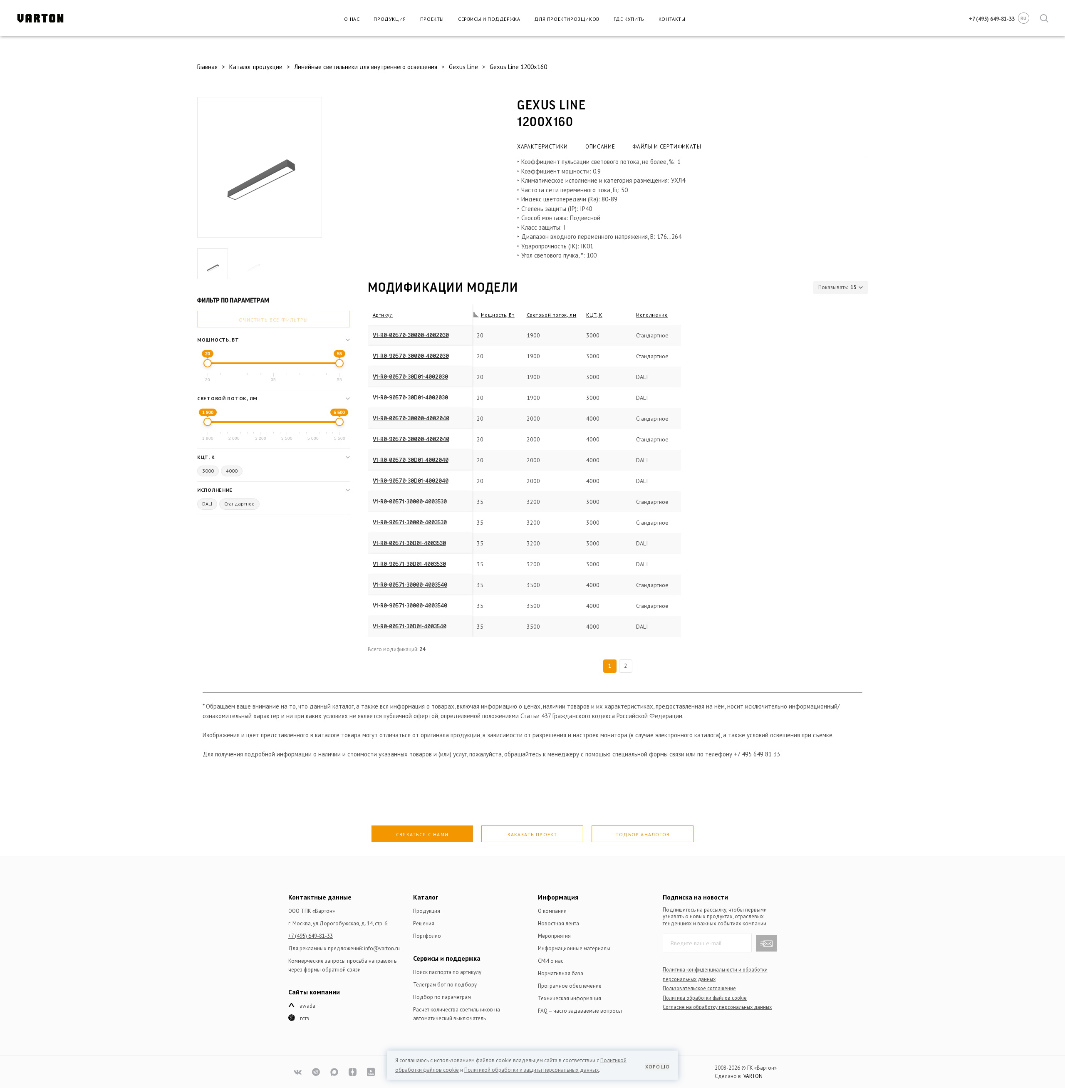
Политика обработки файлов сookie (705, 997)
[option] (260, 175)
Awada (307, 1005)
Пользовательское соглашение (699, 988)
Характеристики (542, 146)
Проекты (432, 19)
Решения (423, 923)
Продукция (390, 19)
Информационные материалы (574, 948)
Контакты (672, 19)
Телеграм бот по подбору (445, 984)
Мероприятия (554, 935)
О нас (351, 19)
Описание (600, 146)
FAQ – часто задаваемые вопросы (580, 1010)
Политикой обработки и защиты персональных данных (531, 1069)
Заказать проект (532, 834)
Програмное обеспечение (570, 985)
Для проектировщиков (566, 19)
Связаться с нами (422, 834)
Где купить (629, 19)
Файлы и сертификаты (666, 146)
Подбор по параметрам (442, 997)
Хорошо (657, 1066)
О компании (552, 911)
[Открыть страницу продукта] (462, 335)
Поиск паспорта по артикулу (447, 972)
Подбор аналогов (642, 834)
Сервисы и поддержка (489, 19)
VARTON (753, 1076)
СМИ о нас (550, 960)
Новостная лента (558, 923)
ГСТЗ (304, 1018)
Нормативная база (560, 973)
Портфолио (427, 935)
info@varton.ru (382, 948)
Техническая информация (569, 998)
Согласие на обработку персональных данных (717, 1007)
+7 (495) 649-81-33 (310, 935)
